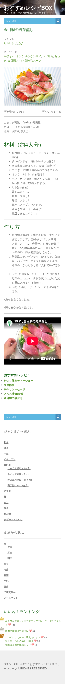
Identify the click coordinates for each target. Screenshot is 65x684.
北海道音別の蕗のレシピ (18, 644)
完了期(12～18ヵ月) (18, 485)
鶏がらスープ (33, 60)
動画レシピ (10, 43)
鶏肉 (10, 558)
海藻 (6, 569)
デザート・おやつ (13, 519)
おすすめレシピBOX (28, 7)
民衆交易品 (10, 592)
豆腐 (6, 586)
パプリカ (47, 56)
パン (6, 502)
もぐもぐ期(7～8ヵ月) (19, 474)
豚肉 (10, 552)
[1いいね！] (43, 111)
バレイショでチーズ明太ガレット (22, 637)
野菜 (6, 575)
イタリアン (10, 459)
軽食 (6, 508)
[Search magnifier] (58, 21)
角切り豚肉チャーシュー (18, 380)
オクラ (20, 56)
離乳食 (7, 465)
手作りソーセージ (14, 389)
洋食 (6, 448)
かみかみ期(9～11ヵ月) (20, 479)
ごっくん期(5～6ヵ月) (19, 468)
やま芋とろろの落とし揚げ (19, 641)
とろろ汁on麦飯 (13, 394)
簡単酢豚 (9, 385)
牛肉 (10, 546)
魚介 (21, 43)
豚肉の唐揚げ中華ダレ (16, 631)
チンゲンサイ (33, 56)
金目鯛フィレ (16, 60)
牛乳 (6, 580)
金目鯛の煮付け (13, 398)
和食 (6, 442)
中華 (6, 453)
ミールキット (11, 597)
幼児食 (7, 491)
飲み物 (7, 513)
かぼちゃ (9, 56)
